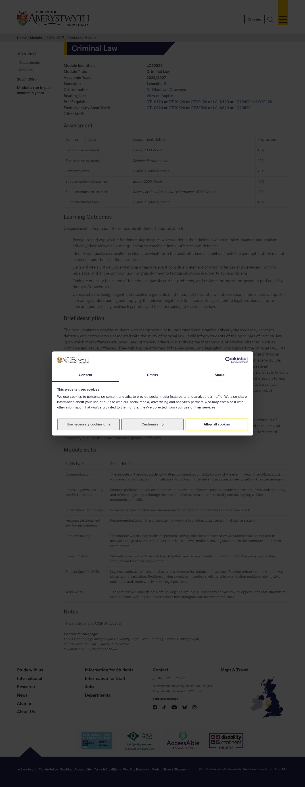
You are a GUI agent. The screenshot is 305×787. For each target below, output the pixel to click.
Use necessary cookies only (88, 424)
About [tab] (219, 375)
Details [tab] (152, 375)
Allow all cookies (217, 424)
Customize (150, 424)
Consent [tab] (85, 375)
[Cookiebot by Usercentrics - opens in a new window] (228, 360)
